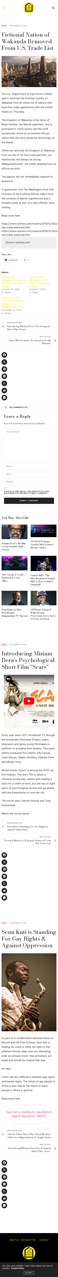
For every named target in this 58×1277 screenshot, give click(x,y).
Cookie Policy (17, 1268)
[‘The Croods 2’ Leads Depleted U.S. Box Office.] (15, 563)
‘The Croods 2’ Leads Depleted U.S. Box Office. (13, 578)
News (4, 26)
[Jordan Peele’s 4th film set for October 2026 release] (15, 532)
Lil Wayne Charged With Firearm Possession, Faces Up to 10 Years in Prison (43, 614)
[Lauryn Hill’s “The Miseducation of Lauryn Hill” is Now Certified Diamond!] (44, 563)
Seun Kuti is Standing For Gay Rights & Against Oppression (29, 938)
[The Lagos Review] (29, 7)
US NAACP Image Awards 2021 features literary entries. (42, 544)
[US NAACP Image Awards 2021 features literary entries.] (44, 531)
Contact (44, 1240)
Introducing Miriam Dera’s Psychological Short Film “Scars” (28, 660)
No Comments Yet (18, 407)
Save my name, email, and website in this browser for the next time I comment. (26, 492)
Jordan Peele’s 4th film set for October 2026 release (14, 546)
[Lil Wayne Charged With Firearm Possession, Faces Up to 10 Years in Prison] (44, 598)
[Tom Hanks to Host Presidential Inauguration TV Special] (15, 598)
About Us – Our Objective (22, 1240)
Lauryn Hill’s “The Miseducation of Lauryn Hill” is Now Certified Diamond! (43, 580)
